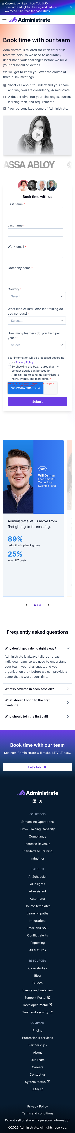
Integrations (37, 921)
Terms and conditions (37, 1113)
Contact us (38, 1074)
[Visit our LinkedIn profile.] (34, 801)
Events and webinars (37, 990)
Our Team (38, 1060)
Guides (37, 983)
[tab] (35, 605)
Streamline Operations (37, 822)
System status (36, 1082)
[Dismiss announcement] (71, 7)
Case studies (37, 968)
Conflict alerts (37, 935)
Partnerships (37, 1045)
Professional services (37, 1038)
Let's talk (34, 767)
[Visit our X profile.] (40, 801)
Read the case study (37, 11)
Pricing (37, 1030)
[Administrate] (29, 19)
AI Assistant (37, 891)
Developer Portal (36, 1005)
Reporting (37, 943)
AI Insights (37, 884)
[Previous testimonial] (26, 605)
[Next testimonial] (48, 605)
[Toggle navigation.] (4, 19)
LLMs (36, 1089)
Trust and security (35, 1012)
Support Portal (35, 997)
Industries (38, 858)
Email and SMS (37, 928)
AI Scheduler (37, 876)
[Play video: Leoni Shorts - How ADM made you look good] (37, 135)
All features (37, 950)
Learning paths (37, 913)
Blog (37, 975)
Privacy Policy (24, 362)
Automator (37, 899)
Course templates (37, 906)
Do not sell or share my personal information (37, 1120)
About (37, 1052)
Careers (37, 1067)
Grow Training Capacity (37, 829)
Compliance (37, 836)
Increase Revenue (37, 844)
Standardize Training (37, 851)
